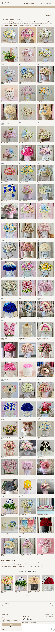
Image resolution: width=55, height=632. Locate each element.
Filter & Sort (48, 15)
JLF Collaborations (49, 616)
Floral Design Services (49, 614)
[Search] (2, 3)
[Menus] (50, 3)
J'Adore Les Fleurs (29, 3)
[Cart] (47, 3)
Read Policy (4, 629)
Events (52, 612)
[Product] (9, 35)
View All (27, 599)
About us (51, 605)
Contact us (4, 605)
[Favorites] (16, 29)
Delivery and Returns (6, 612)
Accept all (11, 624)
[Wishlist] (41, 3)
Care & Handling (5, 614)
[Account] (44, 3)
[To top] (53, 629)
